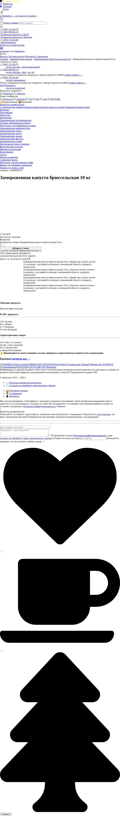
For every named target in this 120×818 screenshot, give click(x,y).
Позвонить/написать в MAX (14, 34)
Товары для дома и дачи (12, 167)
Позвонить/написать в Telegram (16, 37)
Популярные (6, 112)
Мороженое (6, 117)
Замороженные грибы (11, 141)
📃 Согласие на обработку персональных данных (30, 385)
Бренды (4, 56)
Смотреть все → (20, 358)
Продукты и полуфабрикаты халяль (18, 125)
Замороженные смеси (11, 131)
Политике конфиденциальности (39, 406)
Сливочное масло (9, 160)
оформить (20, 51)
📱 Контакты (12, 396)
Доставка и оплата (54, 107)
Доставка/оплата (16, 56)
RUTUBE (55, 99)
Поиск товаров (11, 23)
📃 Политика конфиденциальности (23, 382)
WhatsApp (7, 4)
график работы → (73, 75)
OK (37, 99)
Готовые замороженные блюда (15, 123)
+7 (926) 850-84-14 (9, 32)
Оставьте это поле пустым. (66, 438)
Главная (4, 59)
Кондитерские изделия (11, 146)
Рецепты (30, 107)
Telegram (6, 6)
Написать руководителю (12, 45)
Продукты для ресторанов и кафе (16, 162)
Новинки (4, 110)
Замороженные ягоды (11, 133)
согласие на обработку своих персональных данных (26, 438)
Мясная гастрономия (10, 149)
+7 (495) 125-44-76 (9, 29)
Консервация (6, 152)
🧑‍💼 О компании (14, 393)
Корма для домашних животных (16, 165)
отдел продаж (103, 414)
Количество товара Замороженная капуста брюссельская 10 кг (31, 242)
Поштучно (5, 115)
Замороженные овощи (21, 59)
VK (30, 99)
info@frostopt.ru (8, 42)
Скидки (15, 107)
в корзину (5, 51)
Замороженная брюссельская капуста (52, 59)
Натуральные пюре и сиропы (14, 144)
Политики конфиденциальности (90, 435)
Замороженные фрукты (11, 139)
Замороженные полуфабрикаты (15, 120)
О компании (42, 56)
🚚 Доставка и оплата (17, 390)
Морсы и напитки (9, 157)
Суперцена (5, 107)
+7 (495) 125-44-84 (9, 40)
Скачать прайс (83, 107)
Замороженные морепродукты (15, 128)
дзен (44, 99)
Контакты (30, 56)
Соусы (3, 154)
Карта (5, 9)
